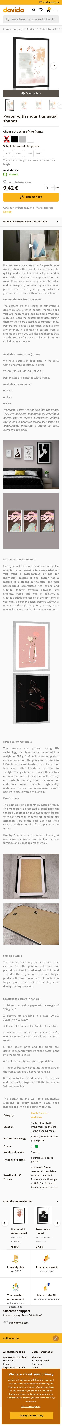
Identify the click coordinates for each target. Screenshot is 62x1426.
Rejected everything (31, 1406)
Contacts (36, 1367)
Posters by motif (48, 29)
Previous (5, 1223)
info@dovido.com (18, 1322)
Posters (31, 29)
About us (36, 1357)
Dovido (7, 211)
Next (53, 65)
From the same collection (17, 1201)
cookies (48, 1387)
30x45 (18, 153)
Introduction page (13, 29)
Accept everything (31, 1415)
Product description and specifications (25, 221)
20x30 (8, 153)
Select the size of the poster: (22, 146)
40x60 (29, 153)
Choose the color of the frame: (23, 131)
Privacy (6, 1363)
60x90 (39, 153)
